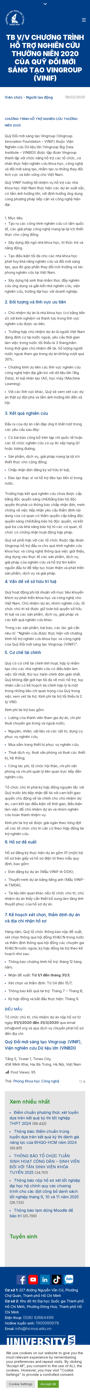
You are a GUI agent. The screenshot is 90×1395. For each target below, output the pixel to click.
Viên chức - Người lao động (29, 97)
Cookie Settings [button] (20, 1384)
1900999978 (47, 1323)
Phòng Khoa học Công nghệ (36, 1081)
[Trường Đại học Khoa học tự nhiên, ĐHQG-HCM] (15, 17)
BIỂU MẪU (13, 1009)
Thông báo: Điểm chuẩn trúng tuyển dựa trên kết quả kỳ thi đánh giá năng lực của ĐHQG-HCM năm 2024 (44, 1137)
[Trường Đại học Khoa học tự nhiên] (45, 1279)
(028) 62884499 (38, 1317)
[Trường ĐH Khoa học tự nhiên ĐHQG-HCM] (21, 1279)
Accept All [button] (48, 1384)
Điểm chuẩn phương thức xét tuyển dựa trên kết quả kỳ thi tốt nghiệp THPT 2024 (44, 1118)
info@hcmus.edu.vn (33, 1328)
